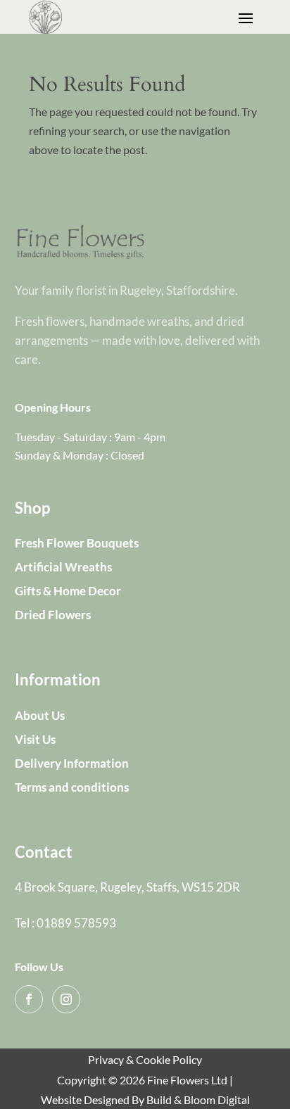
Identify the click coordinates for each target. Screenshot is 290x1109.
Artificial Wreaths (63, 566)
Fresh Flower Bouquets (77, 543)
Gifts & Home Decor (68, 590)
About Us (40, 715)
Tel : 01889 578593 (65, 922)
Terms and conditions (72, 787)
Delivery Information (72, 763)
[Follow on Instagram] (66, 999)
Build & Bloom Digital (198, 1099)
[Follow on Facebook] (29, 999)
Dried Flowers (53, 614)
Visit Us (35, 739)
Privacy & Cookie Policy (145, 1059)
